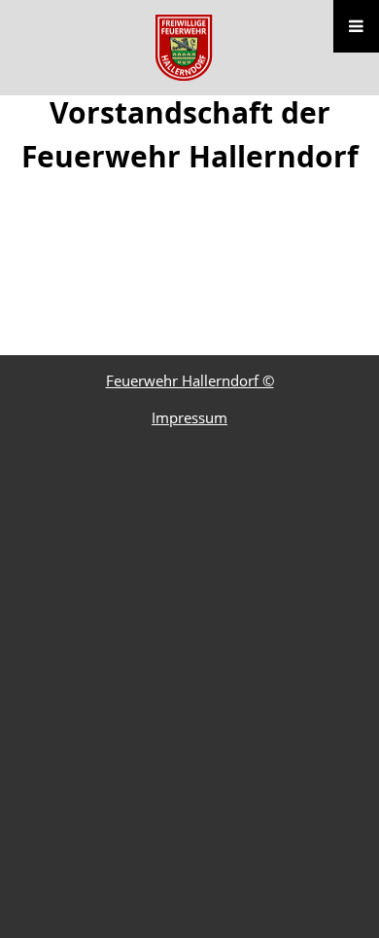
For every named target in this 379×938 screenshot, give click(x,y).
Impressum (189, 417)
